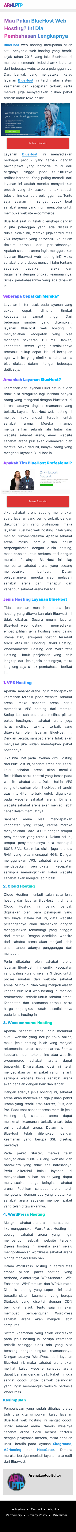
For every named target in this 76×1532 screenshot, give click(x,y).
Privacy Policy (37, 1515)
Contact (36, 1509)
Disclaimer (60, 1515)
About (52, 1509)
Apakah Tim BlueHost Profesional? (37, 463)
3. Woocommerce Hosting (27, 1022)
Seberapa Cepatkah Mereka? (31, 296)
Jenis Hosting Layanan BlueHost (35, 599)
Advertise (18, 1509)
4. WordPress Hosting (24, 1214)
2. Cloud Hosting (19, 886)
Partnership (14, 1515)
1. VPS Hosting (17, 682)
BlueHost (11, 45)
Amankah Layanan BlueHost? (32, 379)
